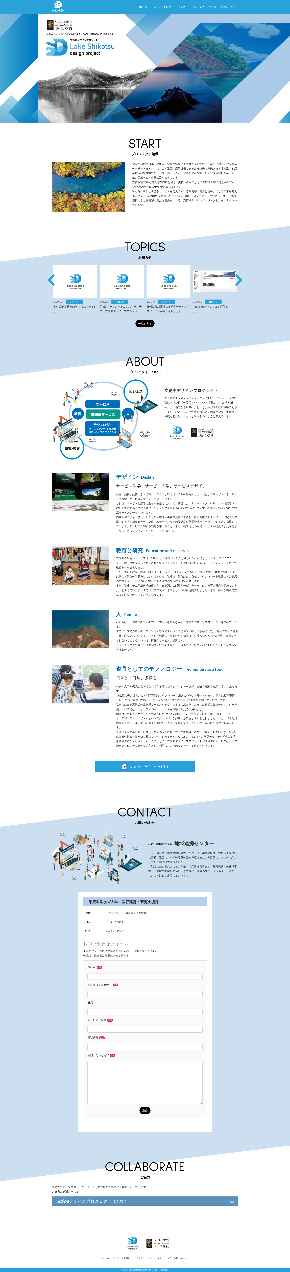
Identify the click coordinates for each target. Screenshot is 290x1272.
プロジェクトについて (204, 6)
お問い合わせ (228, 6)
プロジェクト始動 (161, 6)
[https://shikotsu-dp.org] (58, 6)
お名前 (94, 966)
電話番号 (95, 1037)
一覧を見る (145, 323)
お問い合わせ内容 (100, 1055)
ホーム (143, 6)
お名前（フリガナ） (102, 984)
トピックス (181, 6)
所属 (90, 1002)
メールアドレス (99, 1019)
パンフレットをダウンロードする (148, 766)
